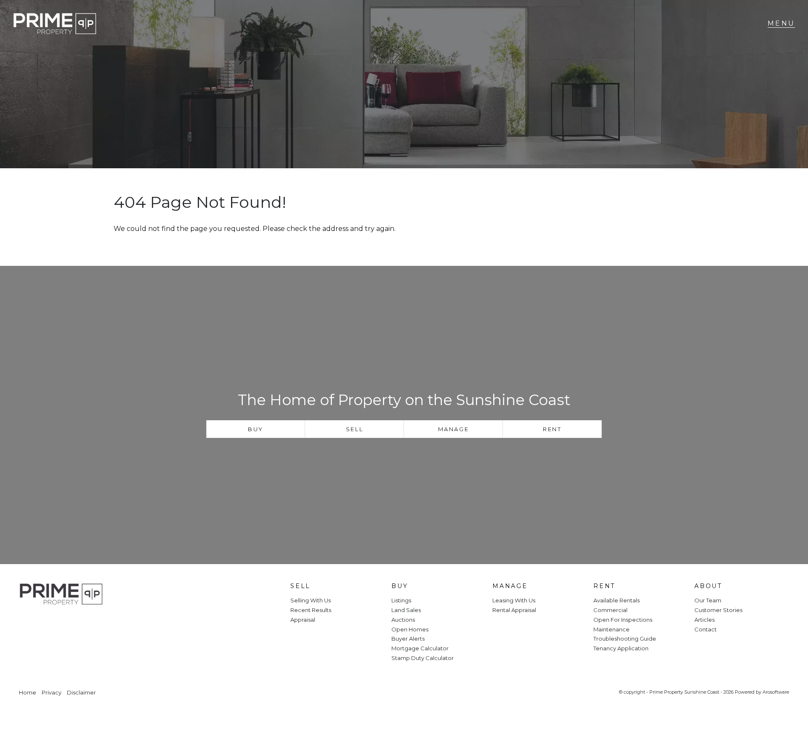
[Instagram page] (53, 623)
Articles (704, 619)
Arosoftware (776, 692)
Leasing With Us (513, 600)
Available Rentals (616, 600)
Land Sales (406, 610)
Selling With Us (310, 600)
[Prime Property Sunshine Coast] (55, 24)
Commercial (610, 610)
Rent (552, 429)
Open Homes (409, 629)
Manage (453, 429)
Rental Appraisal (514, 610)
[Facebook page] (31, 623)
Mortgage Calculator (420, 648)
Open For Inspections (622, 619)
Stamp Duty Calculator (422, 658)
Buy (255, 429)
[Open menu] (781, 23)
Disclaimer (81, 692)
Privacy (51, 692)
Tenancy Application (621, 648)
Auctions (403, 619)
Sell (354, 429)
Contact (705, 629)
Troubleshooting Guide (624, 638)
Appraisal (302, 619)
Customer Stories (718, 610)
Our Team (707, 600)
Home (27, 692)
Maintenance (611, 629)
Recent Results (310, 610)
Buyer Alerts (408, 638)
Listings (401, 600)
